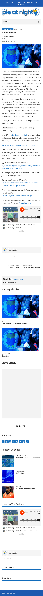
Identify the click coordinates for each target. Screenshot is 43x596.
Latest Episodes (14, 256)
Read (19, 2)
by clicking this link (19, 135)
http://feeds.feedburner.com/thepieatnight (18, 145)
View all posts (18, 279)
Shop (35, 2)
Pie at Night (10, 36)
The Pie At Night (5, 256)
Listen (23, 2)
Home (7, 2)
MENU (7, 22)
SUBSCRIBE (30, 2)
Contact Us (21, 4)
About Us (13, 2)
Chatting (5, 356)
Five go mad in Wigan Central (14, 323)
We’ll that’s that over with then (28, 458)
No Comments (6, 39)
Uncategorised (7, 29)
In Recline (20, 473)
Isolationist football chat (25, 489)
